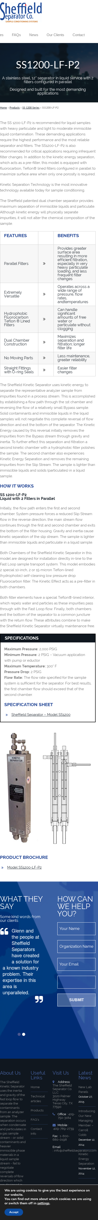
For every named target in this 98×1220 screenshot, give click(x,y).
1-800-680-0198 (61, 1137)
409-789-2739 (63, 1128)
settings (43, 1203)
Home (3, 107)
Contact (79, 35)
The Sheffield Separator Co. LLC (62, 1089)
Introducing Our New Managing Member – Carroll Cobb (86, 1123)
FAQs (16, 35)
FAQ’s (35, 1119)
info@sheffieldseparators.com (75, 1150)
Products (15, 107)
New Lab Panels (85, 1089)
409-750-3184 (66, 1116)
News (33, 35)
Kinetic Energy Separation (86, 1158)
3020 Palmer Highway (62, 1097)
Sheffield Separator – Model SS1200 (40, 715)
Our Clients (55, 35)
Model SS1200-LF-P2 (24, 867)
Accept (13, 1212)
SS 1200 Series (30, 107)
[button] (19, 1034)
